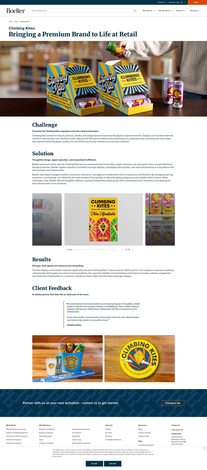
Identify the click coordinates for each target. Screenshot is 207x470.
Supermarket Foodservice (81, 443)
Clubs (41, 440)
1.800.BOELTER (177, 430)
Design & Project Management (17, 433)
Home (11, 22)
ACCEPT (94, 464)
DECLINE (112, 464)
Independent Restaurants (81, 429)
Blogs (140, 429)
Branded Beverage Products (16, 429)
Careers (108, 429)
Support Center (143, 436)
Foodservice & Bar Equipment (16, 436)
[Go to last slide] (59, 222)
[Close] (205, 448)
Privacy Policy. (57, 456)
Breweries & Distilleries (47, 429)
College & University (46, 443)
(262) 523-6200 (177, 444)
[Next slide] (148, 222)
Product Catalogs (144, 433)
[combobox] (84, 11)
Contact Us (172, 403)
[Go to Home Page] (15, 10)
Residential (76, 436)
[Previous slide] (123, 250)
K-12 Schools (76, 433)
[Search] (135, 11)
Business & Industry (46, 433)
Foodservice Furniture (13, 440)
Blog (16, 22)
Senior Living (76, 440)
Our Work (108, 436)
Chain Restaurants (45, 436)
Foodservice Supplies (13, 443)
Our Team (108, 433)
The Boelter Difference (113, 440)
